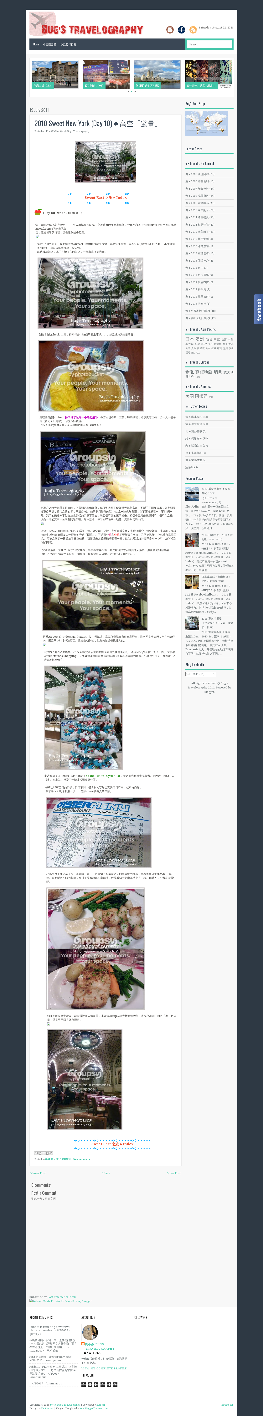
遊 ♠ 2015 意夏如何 (197, 296)
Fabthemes (47, 1408)
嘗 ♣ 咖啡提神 (193, 417)
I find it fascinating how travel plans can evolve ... (49, 1328)
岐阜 (213, 348)
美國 (47, 1159)
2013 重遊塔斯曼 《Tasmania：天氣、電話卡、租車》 (217, 623)
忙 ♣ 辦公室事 (193, 431)
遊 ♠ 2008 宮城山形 (197, 203)
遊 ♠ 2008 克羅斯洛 (197, 195)
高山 (198, 352)
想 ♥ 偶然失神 (193, 438)
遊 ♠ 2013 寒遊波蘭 (197, 246)
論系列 (189, 467)
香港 (231, 344)
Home (36, 44)
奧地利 (190, 376)
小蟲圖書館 (49, 44)
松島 (197, 344)
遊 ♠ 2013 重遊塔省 (197, 253)
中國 (217, 339)
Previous (25, 77)
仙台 (209, 339)
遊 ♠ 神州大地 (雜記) (197, 318)
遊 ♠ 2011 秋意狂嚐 (197, 224)
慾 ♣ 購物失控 (193, 445)
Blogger (209, 692)
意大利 (229, 372)
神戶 (204, 344)
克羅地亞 (204, 372)
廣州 (225, 344)
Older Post (174, 1173)
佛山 (193, 352)
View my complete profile (104, 1368)
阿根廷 (201, 396)
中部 (231, 339)
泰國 (231, 348)
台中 (208, 348)
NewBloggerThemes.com (94, 1408)
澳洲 (200, 339)
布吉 (219, 348)
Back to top (227, 1404)
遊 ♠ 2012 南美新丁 (197, 231)
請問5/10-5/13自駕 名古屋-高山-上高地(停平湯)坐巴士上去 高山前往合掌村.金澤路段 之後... (53, 1370)
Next (238, 77)
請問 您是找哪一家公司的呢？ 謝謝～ (51, 1357)
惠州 (225, 348)
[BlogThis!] (40, 1153)
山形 (224, 339)
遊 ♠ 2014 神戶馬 (195, 289)
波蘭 (198, 376)
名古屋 (189, 344)
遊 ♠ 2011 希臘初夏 (197, 217)
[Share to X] (43, 1153)
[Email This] (36, 1153)
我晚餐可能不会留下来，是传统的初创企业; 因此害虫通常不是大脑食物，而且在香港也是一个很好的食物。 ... (53, 1343)
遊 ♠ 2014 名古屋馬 (197, 275)
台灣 (188, 348)
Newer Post (38, 1173)
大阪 (193, 348)
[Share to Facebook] (47, 1153)
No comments (81, 1159)
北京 (210, 344)
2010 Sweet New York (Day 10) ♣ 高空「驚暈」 (97, 123)
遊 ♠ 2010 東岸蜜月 (61, 1159)
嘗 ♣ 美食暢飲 (193, 424)
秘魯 (211, 396)
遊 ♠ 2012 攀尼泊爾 (197, 239)
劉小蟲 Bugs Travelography (100, 1346)
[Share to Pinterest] (51, 1153)
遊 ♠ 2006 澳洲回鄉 (197, 174)
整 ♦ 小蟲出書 (193, 453)
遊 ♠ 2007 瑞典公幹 (197, 188)
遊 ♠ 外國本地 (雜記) (197, 311)
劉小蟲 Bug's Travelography (65, 1404)
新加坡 (201, 348)
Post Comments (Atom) (63, 1297)
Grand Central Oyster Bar (103, 776)
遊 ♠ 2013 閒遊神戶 (197, 260)
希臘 (189, 372)
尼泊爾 (218, 344)
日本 (189, 339)
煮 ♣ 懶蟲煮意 (193, 460)
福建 (187, 352)
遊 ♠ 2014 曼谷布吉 (197, 282)
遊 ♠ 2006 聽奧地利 (197, 181)
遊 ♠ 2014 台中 (194, 267)
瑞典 (218, 372)
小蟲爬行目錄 (68, 44)
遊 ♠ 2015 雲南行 (195, 303)
